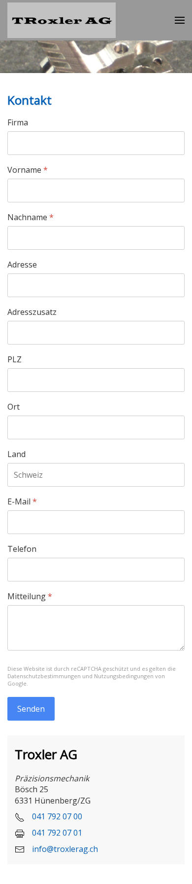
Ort (13, 407)
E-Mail (22, 502)
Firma (17, 122)
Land (16, 454)
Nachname (30, 217)
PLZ (14, 359)
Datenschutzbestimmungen (44, 676)
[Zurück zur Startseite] (61, 20)
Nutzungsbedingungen (124, 676)
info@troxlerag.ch (65, 849)
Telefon (21, 549)
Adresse (22, 265)
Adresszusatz (32, 312)
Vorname (27, 170)
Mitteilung (29, 596)
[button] (180, 20)
